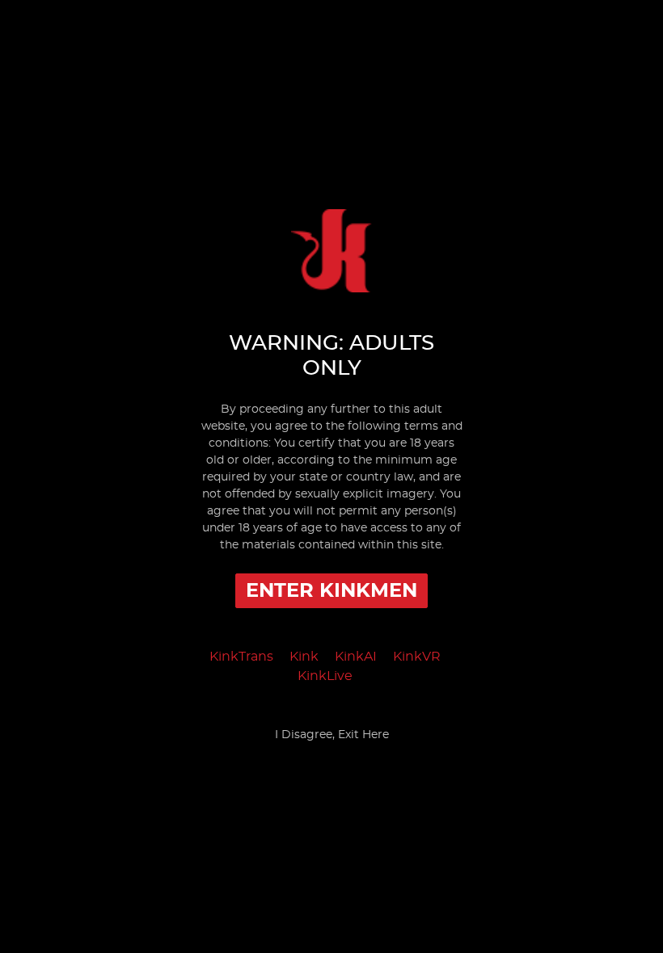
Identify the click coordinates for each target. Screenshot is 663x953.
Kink (304, 656)
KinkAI (356, 656)
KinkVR (417, 656)
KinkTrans (241, 656)
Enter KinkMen (331, 591)
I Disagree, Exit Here (332, 735)
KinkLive (325, 676)
